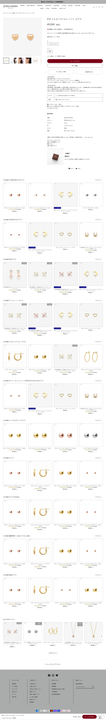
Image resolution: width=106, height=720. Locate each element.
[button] (12, 209)
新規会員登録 (79, 683)
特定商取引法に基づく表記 (58, 689)
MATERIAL (57, 5)
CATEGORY (48, 5)
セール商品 (14, 686)
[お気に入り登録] (5, 183)
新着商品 (14, 683)
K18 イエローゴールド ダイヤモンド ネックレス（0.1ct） (93, 643)
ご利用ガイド (33, 683)
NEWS (42, 8)
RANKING (40, 5)
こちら (59, 104)
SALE (84, 5)
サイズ (49, 48)
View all (98, 180)
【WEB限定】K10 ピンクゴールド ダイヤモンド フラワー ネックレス (73, 643)
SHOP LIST (62, 8)
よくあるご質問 (33, 697)
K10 (65, 130)
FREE (50, 51)
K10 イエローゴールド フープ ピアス (53, 643)
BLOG (47, 8)
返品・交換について (34, 694)
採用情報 (54, 686)
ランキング (14, 689)
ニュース (14, 694)
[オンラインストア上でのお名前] (49, 675)
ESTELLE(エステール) (69, 120)
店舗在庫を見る (89, 71)
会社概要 (54, 683)
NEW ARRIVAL (31, 5)
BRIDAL (70, 5)
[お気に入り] (99, 7)
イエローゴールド (53, 44)
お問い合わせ (33, 686)
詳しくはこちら (89, 137)
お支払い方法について (35, 689)
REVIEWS (54, 8)
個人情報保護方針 (56, 694)
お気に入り (14, 691)
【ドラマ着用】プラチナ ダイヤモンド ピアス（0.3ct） (33, 643)
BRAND (22, 5)
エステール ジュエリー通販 (9, 13)
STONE (64, 5)
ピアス (17, 13)
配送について (50, 143)
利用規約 (32, 702)
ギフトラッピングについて (53, 140)
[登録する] (93, 687)
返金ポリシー (33, 699)
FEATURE (77, 5)
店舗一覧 (14, 697)
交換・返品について (52, 145)
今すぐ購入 (75, 65)
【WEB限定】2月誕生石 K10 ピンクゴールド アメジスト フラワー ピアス (12, 644)
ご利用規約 (54, 691)
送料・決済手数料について (53, 142)
